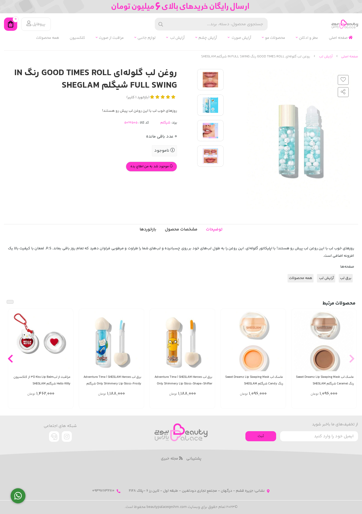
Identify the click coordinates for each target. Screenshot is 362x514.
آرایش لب (177, 38)
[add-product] (349, 344)
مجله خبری (170, 459)
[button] (351, 359)
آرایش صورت (241, 38)
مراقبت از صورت (111, 38)
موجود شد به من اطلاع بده (150, 166)
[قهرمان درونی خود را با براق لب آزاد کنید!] (182, 341)
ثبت (261, 436)
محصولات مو (275, 38)
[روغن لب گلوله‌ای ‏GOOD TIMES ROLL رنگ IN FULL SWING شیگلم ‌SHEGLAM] (181, 432)
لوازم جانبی (147, 38)
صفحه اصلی (338, 38)
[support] (54, 436)
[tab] (148, 229)
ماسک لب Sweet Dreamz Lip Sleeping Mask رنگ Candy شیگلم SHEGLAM (254, 380)
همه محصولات (47, 38)
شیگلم (165, 122)
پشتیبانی (193, 459)
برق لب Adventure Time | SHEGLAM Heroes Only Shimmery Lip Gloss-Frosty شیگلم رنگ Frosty (112, 381)
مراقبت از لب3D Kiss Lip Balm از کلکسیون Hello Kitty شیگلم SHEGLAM (42, 380)
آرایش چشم (207, 38)
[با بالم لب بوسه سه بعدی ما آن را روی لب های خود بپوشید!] (40, 341)
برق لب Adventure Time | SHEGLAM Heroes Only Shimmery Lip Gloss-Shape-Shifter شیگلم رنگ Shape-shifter (183, 381)
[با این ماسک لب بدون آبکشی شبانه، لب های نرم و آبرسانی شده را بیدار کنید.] (324, 341)
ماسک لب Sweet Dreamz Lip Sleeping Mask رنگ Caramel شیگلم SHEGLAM (325, 380)
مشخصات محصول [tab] (181, 229)
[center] (161, 24)
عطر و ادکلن (308, 38)
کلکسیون (77, 38)
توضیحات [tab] (214, 229)
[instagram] (67, 436)
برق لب (345, 278)
